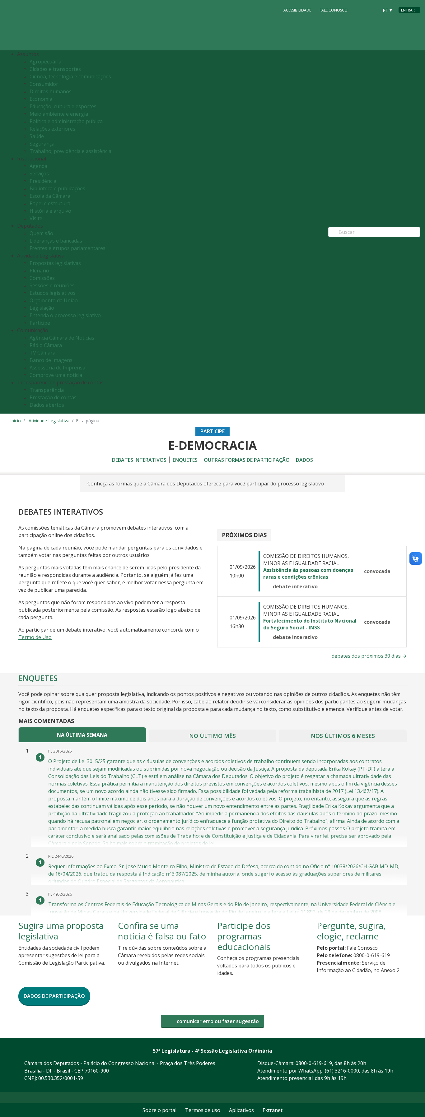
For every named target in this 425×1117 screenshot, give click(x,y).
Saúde (37, 136)
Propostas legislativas (55, 263)
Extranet (273, 1110)
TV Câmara (42, 352)
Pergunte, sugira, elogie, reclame (351, 931)
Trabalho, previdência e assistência (70, 151)
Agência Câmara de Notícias (62, 337)
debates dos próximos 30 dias (369, 655)
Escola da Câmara (50, 195)
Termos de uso (202, 1110)
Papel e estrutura (50, 203)
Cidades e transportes (55, 69)
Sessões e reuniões (52, 285)
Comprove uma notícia (56, 375)
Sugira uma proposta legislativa (61, 931)
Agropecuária (45, 61)
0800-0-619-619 (314, 1063)
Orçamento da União (54, 300)
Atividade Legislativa (49, 421)
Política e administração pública (66, 121)
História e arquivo (50, 210)
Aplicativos (241, 1110)
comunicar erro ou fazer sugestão (217, 1021)
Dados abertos (47, 404)
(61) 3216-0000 (342, 1070)
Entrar (408, 10)
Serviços (39, 173)
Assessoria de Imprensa (57, 367)
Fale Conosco (334, 10)
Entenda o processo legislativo (65, 315)
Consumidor (44, 84)
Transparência (47, 390)
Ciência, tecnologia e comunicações (70, 76)
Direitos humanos (51, 91)
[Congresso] (360, 9)
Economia (41, 98)
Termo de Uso (35, 637)
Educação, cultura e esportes (63, 106)
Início (15, 421)
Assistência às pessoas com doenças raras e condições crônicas (308, 573)
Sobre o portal (159, 1110)
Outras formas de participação (247, 460)
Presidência (43, 181)
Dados (304, 460)
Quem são (41, 233)
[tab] (82, 734)
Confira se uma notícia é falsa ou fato (162, 931)
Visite (36, 218)
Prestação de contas (53, 397)
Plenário (39, 270)
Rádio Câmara (46, 345)
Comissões (42, 278)
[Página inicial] (48, 25)
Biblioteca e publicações (57, 188)
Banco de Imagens (51, 360)
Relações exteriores (52, 128)
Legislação (42, 307)
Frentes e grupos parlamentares (67, 248)
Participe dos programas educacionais (243, 936)
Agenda (38, 166)
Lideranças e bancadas (56, 240)
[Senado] (372, 9)
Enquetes (185, 460)
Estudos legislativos (53, 293)
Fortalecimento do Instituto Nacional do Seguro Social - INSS (310, 624)
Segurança (42, 143)
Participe (40, 322)
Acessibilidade (297, 10)
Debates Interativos (139, 460)
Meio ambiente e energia (59, 113)
